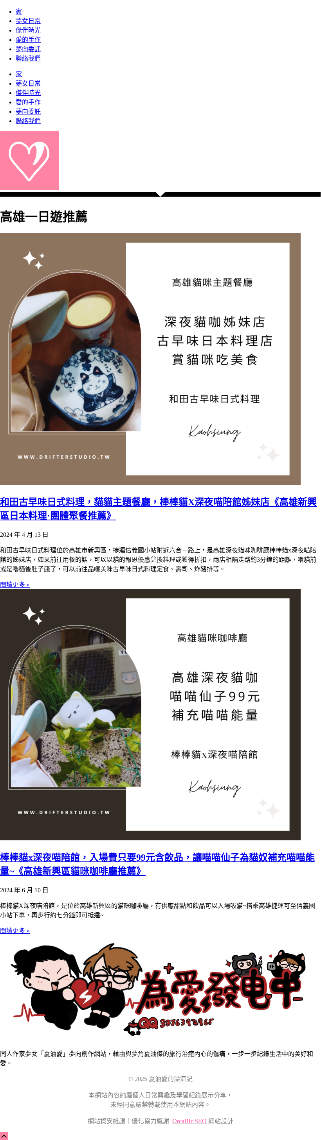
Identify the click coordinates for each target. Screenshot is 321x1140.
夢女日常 (28, 21)
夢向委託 (28, 49)
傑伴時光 (28, 30)
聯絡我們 (28, 58)
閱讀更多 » (15, 584)
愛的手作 (28, 39)
